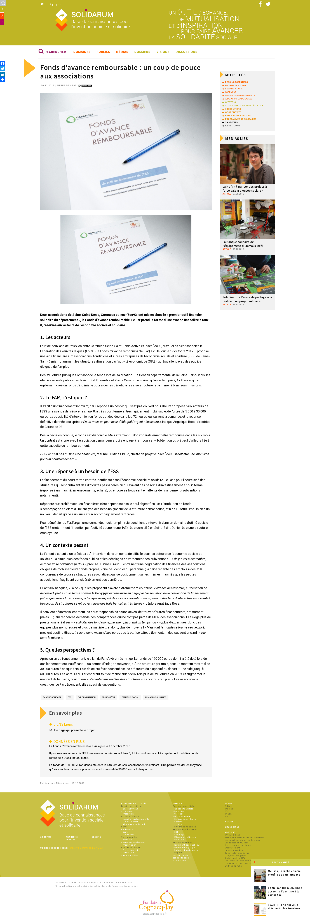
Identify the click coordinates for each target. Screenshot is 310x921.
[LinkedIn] (2, 74)
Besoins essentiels (131, 806)
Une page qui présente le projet (74, 730)
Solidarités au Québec (236, 842)
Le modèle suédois (235, 850)
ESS (69, 697)
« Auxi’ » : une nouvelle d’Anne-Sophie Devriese (284, 906)
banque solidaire (52, 697)
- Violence (178, 813)
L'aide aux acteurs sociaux (239, 863)
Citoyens (177, 852)
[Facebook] (2, 63)
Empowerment (232, 847)
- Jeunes (177, 824)
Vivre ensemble (129, 837)
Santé (124, 826)
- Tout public (179, 860)
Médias (122, 52)
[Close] (255, 863)
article (226, 194)
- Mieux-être (127, 834)
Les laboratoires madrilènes (240, 860)
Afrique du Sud (233, 834)
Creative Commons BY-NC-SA (86, 848)
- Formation (127, 852)
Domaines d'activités (134, 803)
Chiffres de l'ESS (233, 865)
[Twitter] (2, 68)
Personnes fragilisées (184, 806)
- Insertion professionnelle (135, 819)
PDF (227, 811)
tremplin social (130, 697)
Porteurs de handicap (184, 826)
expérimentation (87, 697)
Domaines (81, 52)
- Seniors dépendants (184, 819)
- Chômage (179, 834)
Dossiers (142, 52)
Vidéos (228, 806)
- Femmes (178, 821)
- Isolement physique (184, 847)
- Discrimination (182, 816)
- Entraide (126, 839)
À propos (55, 4)
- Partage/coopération (133, 842)
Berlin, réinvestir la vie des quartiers (244, 837)
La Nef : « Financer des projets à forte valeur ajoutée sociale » (244, 188)
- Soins (124, 831)
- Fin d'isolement (130, 821)
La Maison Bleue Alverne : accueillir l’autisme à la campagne (285, 891)
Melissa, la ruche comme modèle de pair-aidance (284, 872)
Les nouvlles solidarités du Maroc (242, 840)
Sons (227, 816)
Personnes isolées (182, 842)
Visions (163, 52)
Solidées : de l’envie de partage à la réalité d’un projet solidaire (247, 299)
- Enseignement (129, 850)
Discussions (186, 52)
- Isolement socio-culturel (187, 850)
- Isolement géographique (187, 844)
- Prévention (127, 829)
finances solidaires (155, 697)
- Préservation (128, 844)
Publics (103, 52)
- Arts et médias (129, 855)
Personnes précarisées (185, 829)
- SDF (176, 831)
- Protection (127, 813)
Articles (229, 808)
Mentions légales (72, 838)
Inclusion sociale (130, 816)
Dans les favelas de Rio (237, 853)
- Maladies (178, 811)
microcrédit (108, 697)
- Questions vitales (183, 808)
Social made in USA (235, 858)
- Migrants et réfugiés (184, 837)
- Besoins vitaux (129, 808)
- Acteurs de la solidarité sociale (182, 856)
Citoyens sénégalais (235, 855)
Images (228, 813)
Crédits (96, 837)
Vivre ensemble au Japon (238, 845)
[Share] (2, 79)
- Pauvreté (178, 839)
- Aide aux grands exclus (134, 824)
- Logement (127, 811)
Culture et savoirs (130, 847)
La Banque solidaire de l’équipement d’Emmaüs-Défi (242, 244)
